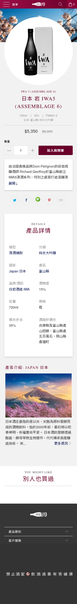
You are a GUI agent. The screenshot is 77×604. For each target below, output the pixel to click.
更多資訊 (61, 443)
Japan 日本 (17, 271)
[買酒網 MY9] (38, 4)
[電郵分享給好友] (61, 200)
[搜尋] (62, 4)
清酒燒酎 (16, 252)
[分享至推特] (14, 200)
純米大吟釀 (47, 252)
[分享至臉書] (26, 200)
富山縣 (44, 271)
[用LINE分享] (38, 199)
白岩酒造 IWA (19, 289)
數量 (7, 141)
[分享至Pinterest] (49, 200)
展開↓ (13, 183)
